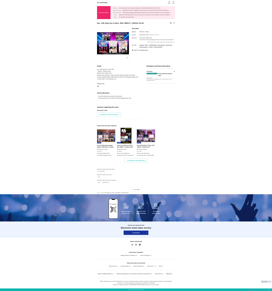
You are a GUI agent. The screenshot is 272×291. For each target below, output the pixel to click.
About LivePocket (138, 266)
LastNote (141, 45)
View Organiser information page (136, 160)
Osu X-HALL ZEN (101, 171)
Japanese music (105, 182)
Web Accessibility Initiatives (105, 273)
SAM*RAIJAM (152, 45)
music (99, 182)
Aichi (99, 176)
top (99, 192)
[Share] (171, 23)
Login (173, 3)
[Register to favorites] (174, 23)
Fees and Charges (145, 255)
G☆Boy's (151, 47)
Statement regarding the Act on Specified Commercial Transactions (133, 273)
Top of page (137, 189)
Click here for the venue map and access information (160, 42)
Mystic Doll (169, 45)
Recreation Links (143, 50)
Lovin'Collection (143, 47)
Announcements (125, 266)
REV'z (146, 45)
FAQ (160, 266)
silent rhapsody (161, 45)
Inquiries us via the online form (110, 114)
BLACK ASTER (158, 47)
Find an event (112, 266)
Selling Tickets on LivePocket (128, 255)
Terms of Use (158, 273)
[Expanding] (113, 43)
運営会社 (168, 273)
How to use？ (150, 266)
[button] (160, 75)
